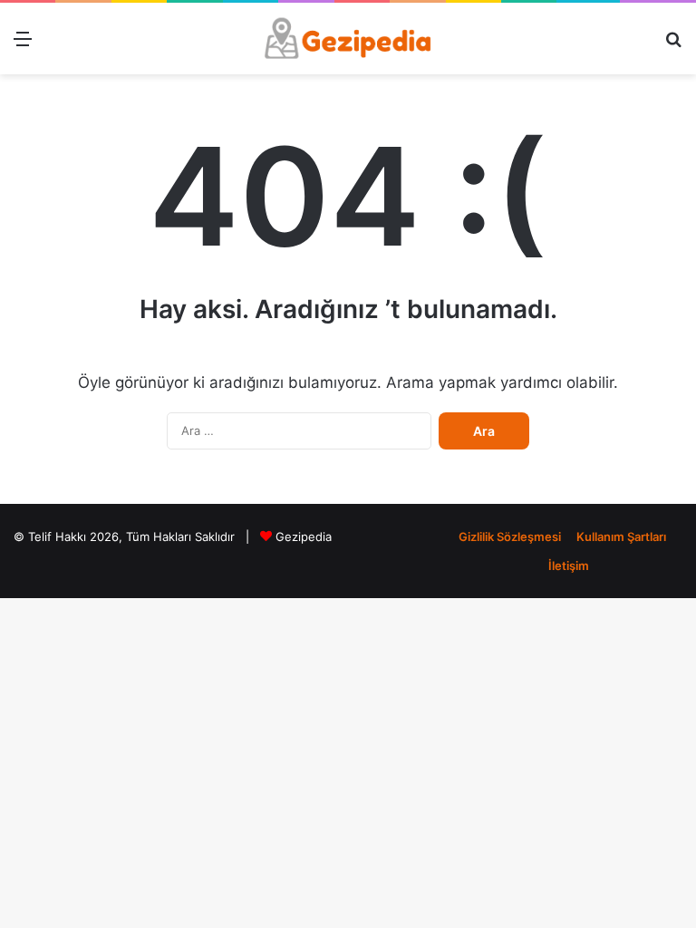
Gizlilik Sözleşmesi (510, 536)
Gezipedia (304, 536)
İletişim (568, 565)
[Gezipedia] (348, 38)
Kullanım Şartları (621, 536)
